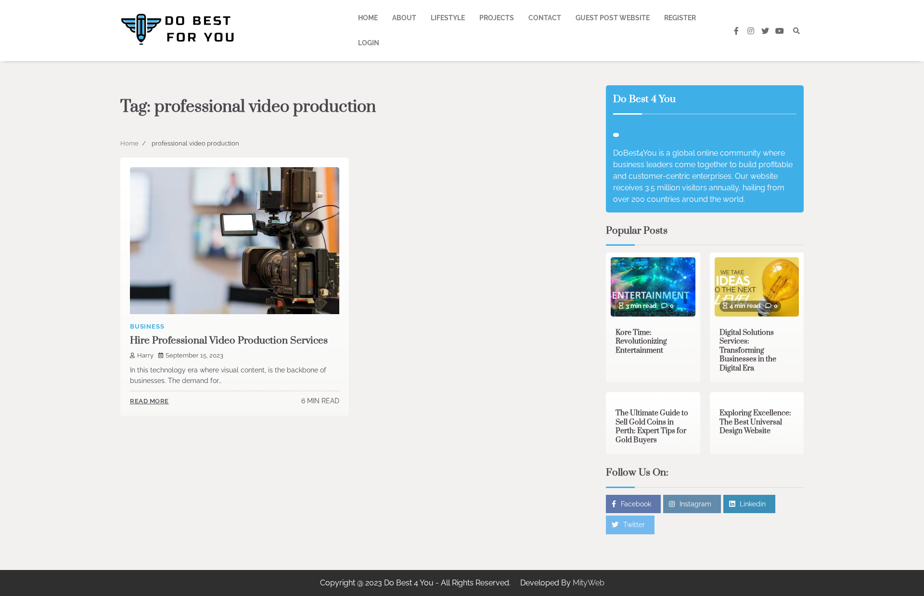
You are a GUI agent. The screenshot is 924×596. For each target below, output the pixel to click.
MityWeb (588, 582)
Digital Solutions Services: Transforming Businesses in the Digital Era (747, 350)
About (404, 18)
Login (368, 43)
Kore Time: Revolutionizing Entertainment (641, 341)
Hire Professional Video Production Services (229, 340)
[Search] (796, 31)
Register (680, 18)
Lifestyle (448, 18)
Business (147, 326)
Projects (496, 18)
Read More (149, 401)
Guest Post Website (613, 18)
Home (368, 18)
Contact (544, 18)
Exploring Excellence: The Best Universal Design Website (755, 422)
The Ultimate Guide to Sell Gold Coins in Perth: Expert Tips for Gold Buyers (652, 427)
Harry (145, 355)
